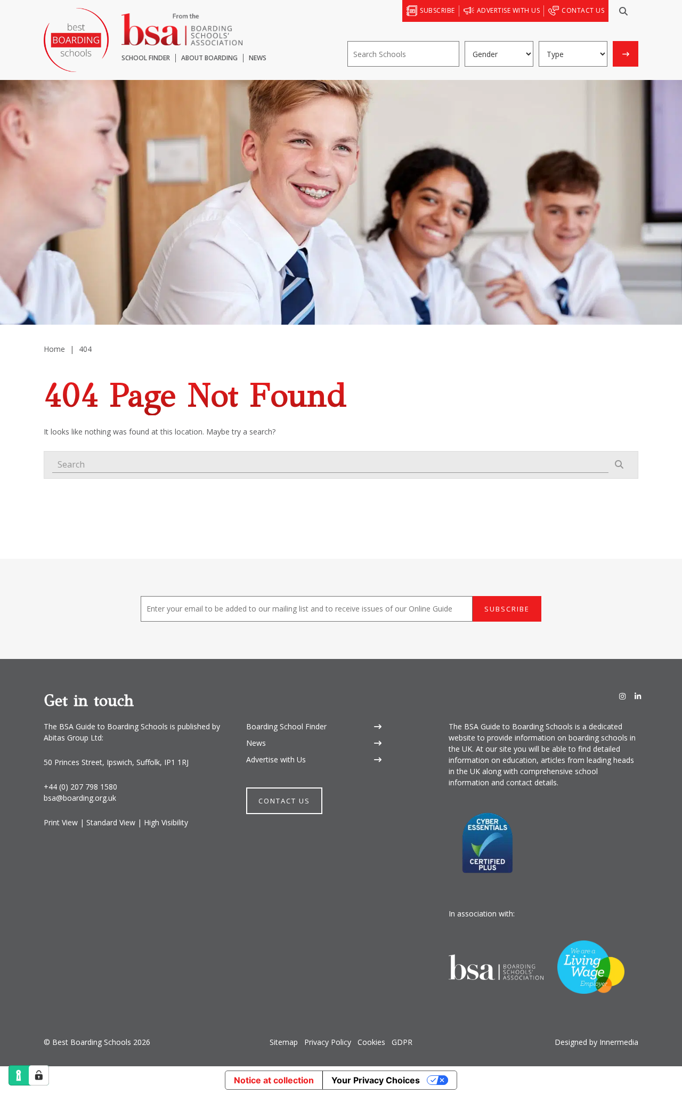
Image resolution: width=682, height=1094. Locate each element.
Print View (61, 822)
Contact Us (284, 801)
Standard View (110, 822)
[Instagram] (622, 696)
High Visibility (166, 822)
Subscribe (507, 609)
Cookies (371, 1042)
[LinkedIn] (638, 696)
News (256, 743)
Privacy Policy (327, 1042)
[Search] (623, 11)
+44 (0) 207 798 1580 (80, 787)
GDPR (402, 1042)
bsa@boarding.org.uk (80, 798)
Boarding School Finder (286, 726)
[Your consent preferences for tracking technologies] (39, 1075)
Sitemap (284, 1042)
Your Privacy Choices (375, 1080)
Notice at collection (274, 1080)
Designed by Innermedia (596, 1042)
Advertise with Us (276, 759)
